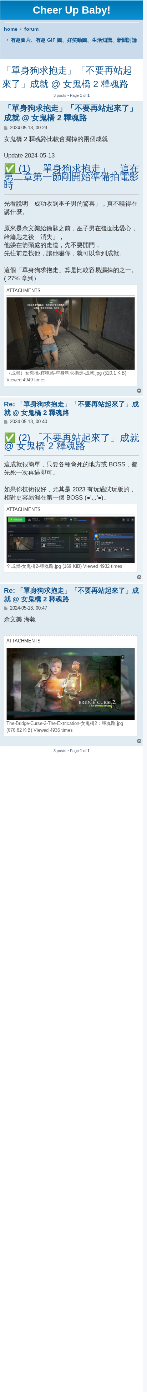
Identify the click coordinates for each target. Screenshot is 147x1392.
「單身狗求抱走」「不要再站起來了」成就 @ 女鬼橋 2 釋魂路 (67, 77)
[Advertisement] (71, 1069)
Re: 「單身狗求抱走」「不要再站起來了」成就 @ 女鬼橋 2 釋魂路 (71, 408)
